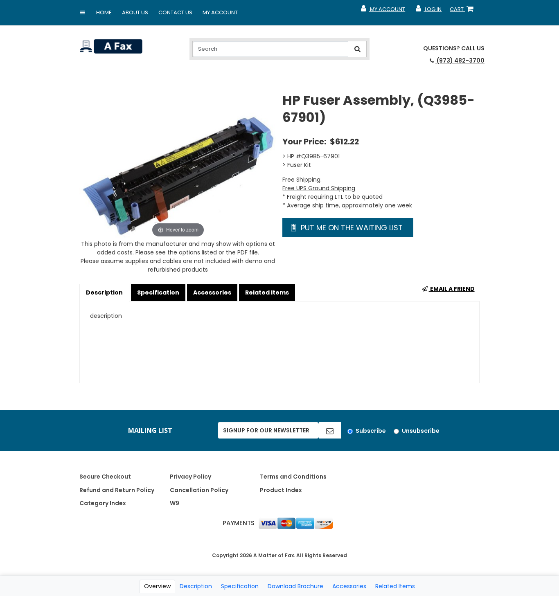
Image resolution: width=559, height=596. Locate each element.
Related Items (267, 292)
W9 (174, 503)
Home (104, 12)
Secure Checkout (105, 476)
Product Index (281, 490)
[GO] (330, 430)
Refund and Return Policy (116, 490)
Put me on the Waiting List (351, 228)
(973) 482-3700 (460, 60)
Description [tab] (196, 586)
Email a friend (452, 289)
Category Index (102, 503)
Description (104, 292)
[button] (82, 12)
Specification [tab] (240, 586)
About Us (135, 12)
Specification (158, 292)
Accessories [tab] (349, 586)
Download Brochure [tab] (295, 586)
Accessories (212, 292)
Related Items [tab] (395, 586)
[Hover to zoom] (177, 165)
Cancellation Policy (199, 490)
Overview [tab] (157, 586)
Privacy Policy (190, 476)
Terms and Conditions (293, 476)
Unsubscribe (421, 430)
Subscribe (371, 430)
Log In (428, 11)
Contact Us (175, 12)
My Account (220, 12)
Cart (463, 11)
